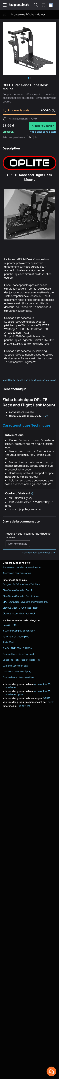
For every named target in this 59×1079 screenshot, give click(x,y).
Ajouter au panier (43, 126)
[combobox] (52, 4)
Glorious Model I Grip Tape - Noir (19, 613)
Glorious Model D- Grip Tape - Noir (20, 607)
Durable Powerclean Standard (18, 654)
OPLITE (46, 698)
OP (51, 702)
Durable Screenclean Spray (17, 671)
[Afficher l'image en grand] (29, 48)
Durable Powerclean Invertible (18, 677)
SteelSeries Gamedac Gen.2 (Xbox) (21, 596)
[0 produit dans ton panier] (43, 4)
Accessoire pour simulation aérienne (21, 567)
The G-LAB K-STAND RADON (17, 648)
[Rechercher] (35, 4)
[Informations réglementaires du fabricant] (32, 493)
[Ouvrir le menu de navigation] (5, 5)
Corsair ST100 (10, 624)
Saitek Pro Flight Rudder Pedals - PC (21, 659)
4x (36, 137)
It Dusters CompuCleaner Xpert (19, 630)
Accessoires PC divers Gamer (27, 14)
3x (30, 137)
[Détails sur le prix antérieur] (5, 119)
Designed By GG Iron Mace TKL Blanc (21, 584)
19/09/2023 (24, 705)
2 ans (45, 415)
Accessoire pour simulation (17, 573)
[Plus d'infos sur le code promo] (53, 110)
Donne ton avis (17, 543)
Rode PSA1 (8, 642)
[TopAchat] (19, 5)
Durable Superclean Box (15, 665)
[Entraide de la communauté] (51, 1071)
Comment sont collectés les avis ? (39, 552)
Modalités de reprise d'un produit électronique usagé (29, 379)
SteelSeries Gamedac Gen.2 (17, 590)
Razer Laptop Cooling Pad (16, 636)
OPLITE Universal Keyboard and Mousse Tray (25, 601)
